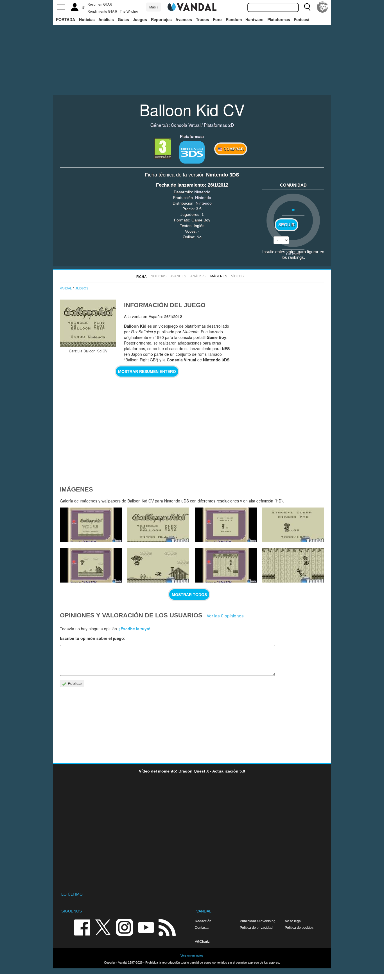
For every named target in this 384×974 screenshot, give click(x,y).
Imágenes (218, 276)
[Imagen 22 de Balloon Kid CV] (293, 565)
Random (234, 19)
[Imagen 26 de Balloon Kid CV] (293, 525)
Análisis (106, 19)
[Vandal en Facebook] (82, 927)
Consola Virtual (185, 125)
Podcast (302, 19)
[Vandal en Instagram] (125, 927)
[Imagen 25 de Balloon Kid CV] (91, 565)
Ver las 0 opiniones (225, 615)
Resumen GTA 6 (99, 4)
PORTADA (65, 19)
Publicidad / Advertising (257, 921)
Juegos (140, 19)
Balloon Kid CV (192, 109)
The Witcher (129, 11)
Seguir (286, 225)
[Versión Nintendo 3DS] (192, 152)
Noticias (87, 19)
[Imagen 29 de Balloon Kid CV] (91, 525)
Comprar (233, 149)
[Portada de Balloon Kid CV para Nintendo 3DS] (88, 323)
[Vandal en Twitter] (103, 927)
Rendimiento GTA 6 (102, 11)
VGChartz (202, 941)
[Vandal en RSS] (167, 927)
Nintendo (202, 192)
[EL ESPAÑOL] (322, 7)
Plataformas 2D (219, 125)
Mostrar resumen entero (147, 371)
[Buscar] (307, 7)
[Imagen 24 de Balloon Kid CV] (158, 565)
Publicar (74, 683)
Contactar (202, 927)
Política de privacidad (256, 927)
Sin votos (293, 253)
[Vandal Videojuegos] (192, 6)
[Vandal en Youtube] (146, 927)
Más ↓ (153, 7)
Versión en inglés (192, 955)
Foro (217, 19)
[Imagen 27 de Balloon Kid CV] (226, 525)
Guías (123, 19)
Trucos (202, 19)
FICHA (141, 277)
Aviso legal (293, 921)
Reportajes (161, 19)
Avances (183, 19)
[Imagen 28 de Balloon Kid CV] (158, 525)
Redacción (203, 921)
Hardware (254, 19)
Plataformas (278, 19)
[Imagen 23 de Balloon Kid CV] (226, 565)
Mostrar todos (189, 594)
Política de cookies (299, 927)
